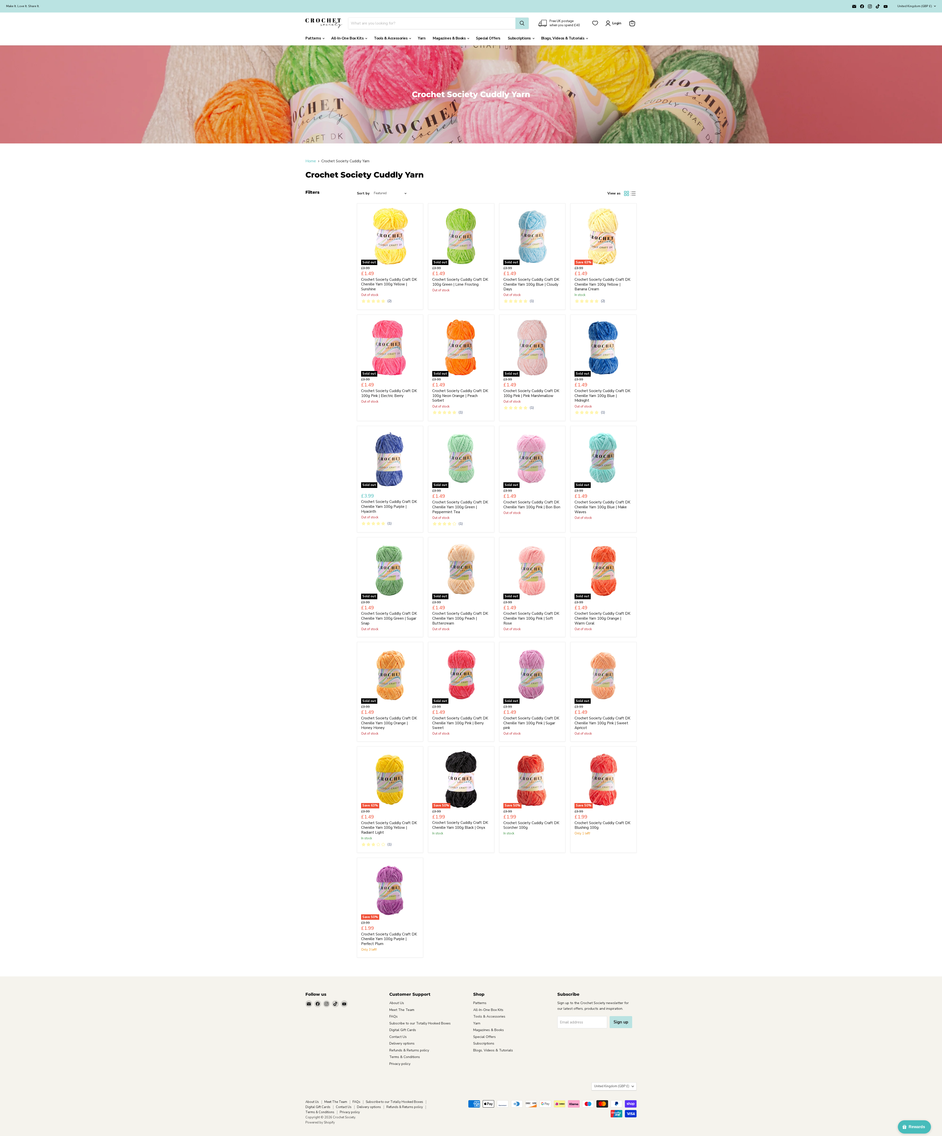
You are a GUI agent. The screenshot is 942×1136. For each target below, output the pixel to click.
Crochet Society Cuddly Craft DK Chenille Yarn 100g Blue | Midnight (602, 395)
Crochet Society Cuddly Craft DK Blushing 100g (602, 825)
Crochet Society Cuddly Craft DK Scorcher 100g (531, 825)
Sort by (363, 193)
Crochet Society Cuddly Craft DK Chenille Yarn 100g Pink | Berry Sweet (460, 723)
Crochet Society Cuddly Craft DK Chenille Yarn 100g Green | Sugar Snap (389, 618)
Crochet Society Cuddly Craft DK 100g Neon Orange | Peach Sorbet (460, 395)
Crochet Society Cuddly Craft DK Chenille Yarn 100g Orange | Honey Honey (389, 723)
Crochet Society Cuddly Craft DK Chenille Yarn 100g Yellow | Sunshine (389, 284)
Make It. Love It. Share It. (22, 6)
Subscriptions (520, 38)
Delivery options (402, 1043)
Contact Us (398, 1036)
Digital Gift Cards (402, 1030)
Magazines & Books (450, 38)
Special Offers (488, 38)
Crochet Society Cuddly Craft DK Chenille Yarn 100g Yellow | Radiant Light (389, 827)
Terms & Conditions (404, 1057)
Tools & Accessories (391, 38)
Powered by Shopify (320, 1122)
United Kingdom (914, 6)
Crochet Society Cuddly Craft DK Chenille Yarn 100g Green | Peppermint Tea (460, 507)
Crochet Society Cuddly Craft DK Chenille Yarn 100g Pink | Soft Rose (531, 618)
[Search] (522, 23)
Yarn (421, 38)
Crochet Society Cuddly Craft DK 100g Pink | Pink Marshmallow (531, 393)
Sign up (621, 1022)
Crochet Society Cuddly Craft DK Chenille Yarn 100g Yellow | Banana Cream (602, 284)
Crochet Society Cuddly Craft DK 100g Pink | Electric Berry (389, 393)
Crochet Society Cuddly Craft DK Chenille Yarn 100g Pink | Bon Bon (531, 505)
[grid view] (626, 193)
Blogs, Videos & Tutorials (563, 38)
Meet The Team (401, 1010)
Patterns (313, 38)
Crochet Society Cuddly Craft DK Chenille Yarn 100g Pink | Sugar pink (531, 723)
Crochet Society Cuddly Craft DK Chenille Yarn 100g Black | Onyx (460, 825)
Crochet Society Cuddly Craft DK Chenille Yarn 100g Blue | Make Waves (602, 507)
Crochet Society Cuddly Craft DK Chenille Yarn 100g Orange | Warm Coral (602, 618)
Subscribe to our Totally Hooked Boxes (420, 1023)
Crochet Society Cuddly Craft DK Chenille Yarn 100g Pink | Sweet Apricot (602, 723)
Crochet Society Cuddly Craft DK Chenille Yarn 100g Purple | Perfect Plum (389, 939)
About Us (396, 1003)
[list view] (633, 193)
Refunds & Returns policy (409, 1050)
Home (310, 161)
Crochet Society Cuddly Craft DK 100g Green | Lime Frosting (460, 282)
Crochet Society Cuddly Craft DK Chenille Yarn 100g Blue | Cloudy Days (531, 284)
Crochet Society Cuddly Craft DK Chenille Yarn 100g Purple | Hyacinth (389, 506)
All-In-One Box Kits (348, 38)
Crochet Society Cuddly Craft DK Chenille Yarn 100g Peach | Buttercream (460, 618)
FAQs (393, 1016)
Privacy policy (399, 1063)
